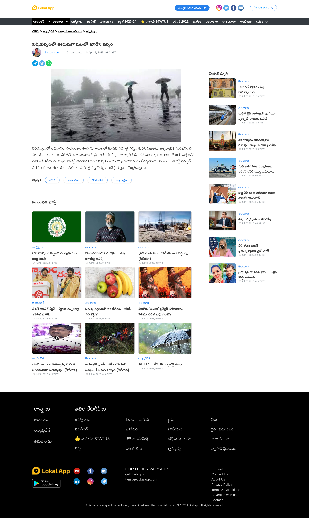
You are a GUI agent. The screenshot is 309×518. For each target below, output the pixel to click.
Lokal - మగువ (137, 419)
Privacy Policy (221, 484)
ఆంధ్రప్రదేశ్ (39, 21)
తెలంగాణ (58, 21)
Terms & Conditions (225, 490)
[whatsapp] (49, 64)
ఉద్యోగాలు (83, 419)
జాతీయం (175, 429)
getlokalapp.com (137, 474)
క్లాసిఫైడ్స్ (174, 448)
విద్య (214, 419)
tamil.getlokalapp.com (141, 479)
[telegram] (35, 64)
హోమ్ (35, 31)
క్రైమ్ (171, 419)
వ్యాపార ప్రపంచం (223, 448)
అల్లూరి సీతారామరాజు (70, 31)
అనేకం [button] (259, 21)
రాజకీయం (134, 448)
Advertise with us (224, 495)
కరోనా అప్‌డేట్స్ (137, 438)
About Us (218, 479)
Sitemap (217, 500)
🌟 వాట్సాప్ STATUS (92, 438)
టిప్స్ (78, 448)
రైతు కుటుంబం (222, 429)
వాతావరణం (220, 438)
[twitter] (42, 64)
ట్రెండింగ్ (81, 429)
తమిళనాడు (43, 441)
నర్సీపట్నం (91, 31)
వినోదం (132, 429)
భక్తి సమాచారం (179, 438)
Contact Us (219, 474)
